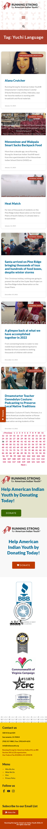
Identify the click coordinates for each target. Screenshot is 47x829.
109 (18, 459)
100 (19, 456)
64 (18, 447)
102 (28, 456)
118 (18, 462)
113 (38, 459)
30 (25, 438)
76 (18, 450)
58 (40, 444)
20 (33, 436)
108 (14, 459)
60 (3, 447)
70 (40, 447)
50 (10, 444)
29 (22, 438)
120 (28, 462)
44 (33, 441)
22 (40, 436)
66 (25, 447)
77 (22, 450)
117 (14, 462)
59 (44, 444)
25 (7, 438)
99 (15, 456)
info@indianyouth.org (10, 746)
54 (25, 444)
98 (11, 456)
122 (38, 462)
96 (3, 456)
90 (25, 453)
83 (44, 450)
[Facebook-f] (3, 791)
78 (25, 450)
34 (40, 438)
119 (23, 462)
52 (18, 444)
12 (3, 436)
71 (44, 447)
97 (7, 456)
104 (38, 456)
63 (14, 447)
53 (22, 444)
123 (42, 462)
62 (10, 447)
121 (33, 462)
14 (10, 436)
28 (18, 438)
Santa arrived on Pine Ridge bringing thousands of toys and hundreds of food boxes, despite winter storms (23, 267)
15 (14, 436)
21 (37, 436)
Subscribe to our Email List (20, 806)
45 (37, 441)
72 (3, 450)
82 (40, 450)
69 (37, 447)
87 (14, 453)
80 (33, 450)
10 (39, 433)
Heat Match (13, 203)
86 (10, 453)
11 (42, 433)
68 (33, 447)
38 (10, 441)
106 (4, 459)
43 (29, 441)
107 (9, 459)
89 (22, 453)
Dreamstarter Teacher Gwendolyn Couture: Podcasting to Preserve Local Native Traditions (20, 401)
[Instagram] (13, 791)
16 (18, 436)
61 (7, 447)
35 (44, 438)
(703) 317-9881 (8, 741)
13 (7, 436)
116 (9, 462)
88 (18, 453)
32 (33, 438)
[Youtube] (8, 791)
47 (44, 441)
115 (4, 462)
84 (3, 453)
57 (37, 444)
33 (37, 438)
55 (29, 444)
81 (37, 450)
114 (42, 459)
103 (33, 456)
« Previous (7, 433)
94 (40, 453)
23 (44, 436)
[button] (23, 17)
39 (14, 441)
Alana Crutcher (15, 80)
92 (33, 453)
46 (40, 441)
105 (43, 456)
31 (29, 438)
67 (29, 447)
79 (29, 450)
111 (28, 459)
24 (3, 438)
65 (22, 447)
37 (7, 441)
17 (22, 436)
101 (23, 456)
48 (3, 444)
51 (14, 444)
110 (23, 459)
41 (22, 441)
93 (37, 453)
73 (7, 450)
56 (33, 444)
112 (33, 459)
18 (25, 436)
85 (7, 453)
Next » (24, 465)
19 (29, 436)
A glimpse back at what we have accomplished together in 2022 (22, 334)
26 (10, 438)
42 (25, 441)
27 (14, 438)
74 (10, 450)
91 (29, 453)
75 (14, 450)
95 (44, 453)
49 (7, 444)
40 (18, 441)
